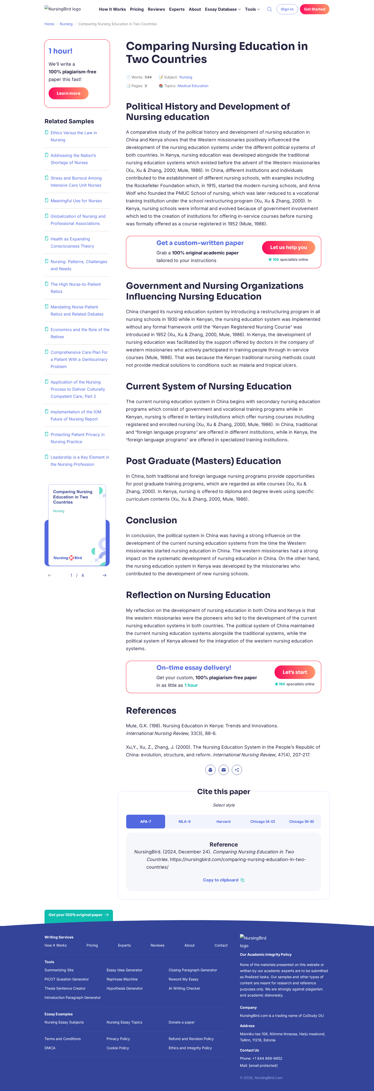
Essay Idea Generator (124, 970)
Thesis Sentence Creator (65, 988)
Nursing (185, 77)
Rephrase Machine (122, 979)
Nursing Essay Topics (124, 1022)
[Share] (237, 770)
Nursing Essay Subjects (64, 1022)
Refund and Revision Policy (191, 1039)
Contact (221, 945)
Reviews (156, 9)
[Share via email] (224, 770)
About (195, 9)
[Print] (210, 770)
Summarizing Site (59, 970)
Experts (177, 9)
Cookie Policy (118, 1048)
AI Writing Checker (184, 988)
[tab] (145, 821)
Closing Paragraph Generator (193, 970)
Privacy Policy (118, 1039)
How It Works (112, 9)
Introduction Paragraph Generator (73, 997)
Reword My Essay (183, 979)
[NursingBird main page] (66, 9)
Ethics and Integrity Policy (190, 1048)
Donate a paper (182, 1022)
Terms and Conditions (63, 1039)
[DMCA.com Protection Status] (145, 1076)
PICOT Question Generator (67, 979)
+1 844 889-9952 (267, 1058)
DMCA (50, 1048)
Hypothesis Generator (125, 988)
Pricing (137, 9)
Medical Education (193, 86)
